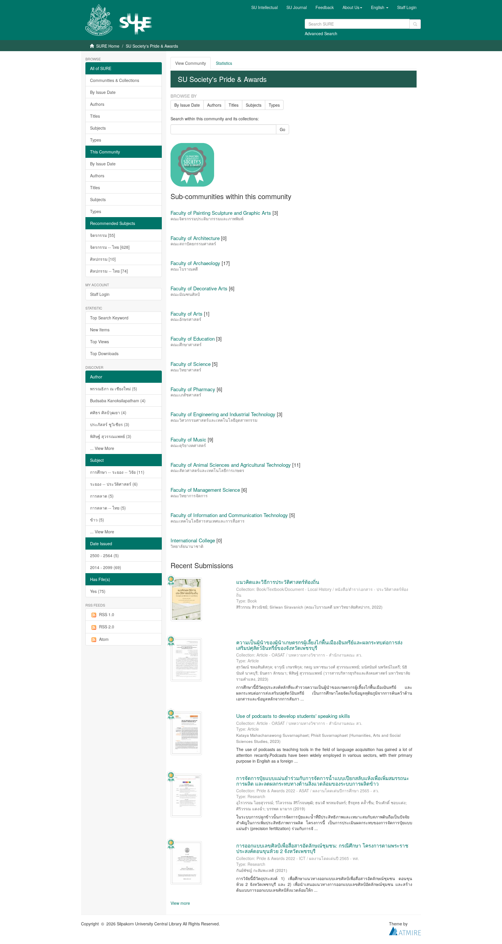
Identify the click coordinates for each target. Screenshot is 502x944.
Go (282, 129)
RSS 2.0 (106, 627)
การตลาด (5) (102, 496)
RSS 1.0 (106, 614)
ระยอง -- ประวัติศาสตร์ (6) (114, 484)
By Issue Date (103, 92)
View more (180, 903)
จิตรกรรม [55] (102, 235)
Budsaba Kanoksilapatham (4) (118, 400)
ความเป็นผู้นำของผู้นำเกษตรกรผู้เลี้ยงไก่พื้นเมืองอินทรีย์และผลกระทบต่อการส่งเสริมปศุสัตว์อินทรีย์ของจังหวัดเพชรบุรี (319, 645)
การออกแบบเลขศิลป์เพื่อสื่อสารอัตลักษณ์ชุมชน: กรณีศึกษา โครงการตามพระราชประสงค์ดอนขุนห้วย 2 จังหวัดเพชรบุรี (322, 848)
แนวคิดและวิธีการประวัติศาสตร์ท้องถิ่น (277, 581)
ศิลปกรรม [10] (103, 259)
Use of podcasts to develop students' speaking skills (293, 715)
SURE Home (107, 46)
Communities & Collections (114, 80)
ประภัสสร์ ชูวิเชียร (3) (109, 424)
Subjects (98, 128)
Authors (97, 104)
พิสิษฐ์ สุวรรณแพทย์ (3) (110, 436)
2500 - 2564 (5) (104, 555)
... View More (102, 448)
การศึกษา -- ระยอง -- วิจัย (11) (117, 472)
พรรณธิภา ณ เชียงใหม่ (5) (113, 388)
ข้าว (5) (97, 520)
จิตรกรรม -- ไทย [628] (110, 247)
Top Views (99, 341)
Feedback (324, 7)
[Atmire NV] (405, 930)
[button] (352, 7)
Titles (95, 116)
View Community (190, 63)
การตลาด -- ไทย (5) (108, 508)
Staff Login (100, 294)
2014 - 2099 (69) (105, 567)
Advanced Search (321, 33)
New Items (100, 329)
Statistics (224, 63)
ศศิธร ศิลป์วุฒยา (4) (108, 412)
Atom (104, 639)
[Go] (415, 24)
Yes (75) (97, 591)
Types (95, 140)
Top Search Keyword (109, 318)
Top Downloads (104, 353)
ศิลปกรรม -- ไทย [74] (109, 271)
